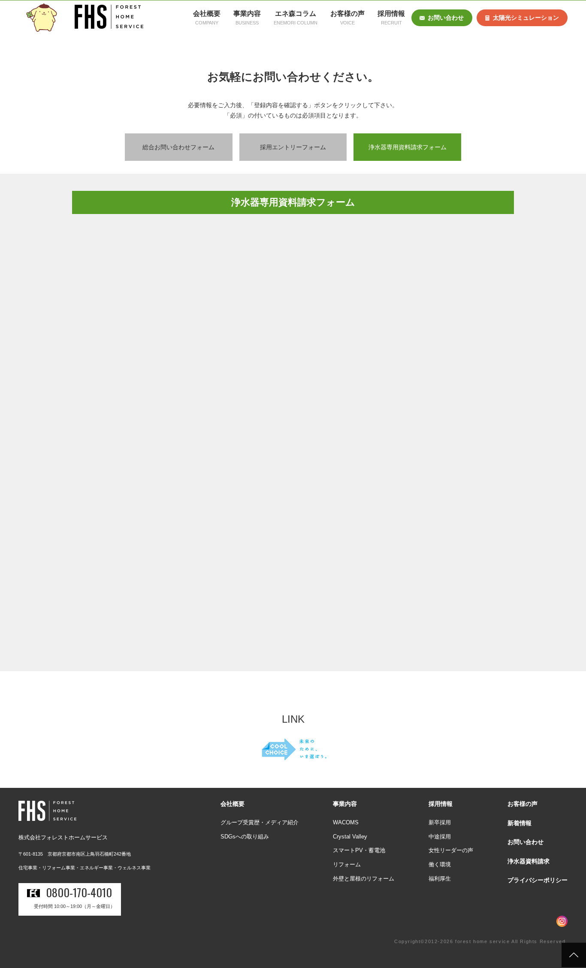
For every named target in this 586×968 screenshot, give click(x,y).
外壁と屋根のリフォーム (363, 878)
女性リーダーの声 (451, 850)
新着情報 (519, 823)
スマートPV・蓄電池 (359, 850)
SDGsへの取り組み (245, 836)
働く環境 (440, 864)
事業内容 (345, 803)
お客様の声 (522, 803)
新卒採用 (440, 822)
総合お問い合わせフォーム (178, 147)
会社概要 (233, 803)
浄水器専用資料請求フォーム (408, 147)
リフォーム (347, 864)
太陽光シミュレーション (526, 18)
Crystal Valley (350, 836)
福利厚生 (440, 878)
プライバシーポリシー (537, 880)
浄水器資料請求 (528, 861)
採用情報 (441, 803)
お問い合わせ (446, 18)
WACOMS (346, 822)
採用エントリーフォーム (293, 147)
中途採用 (440, 836)
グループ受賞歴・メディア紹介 (260, 822)
